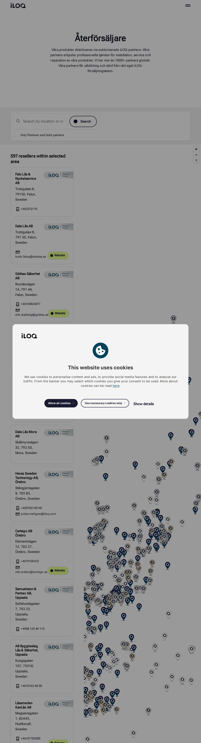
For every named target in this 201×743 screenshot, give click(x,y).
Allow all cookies (59, 403)
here (116, 386)
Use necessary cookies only (103, 403)
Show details (143, 404)
